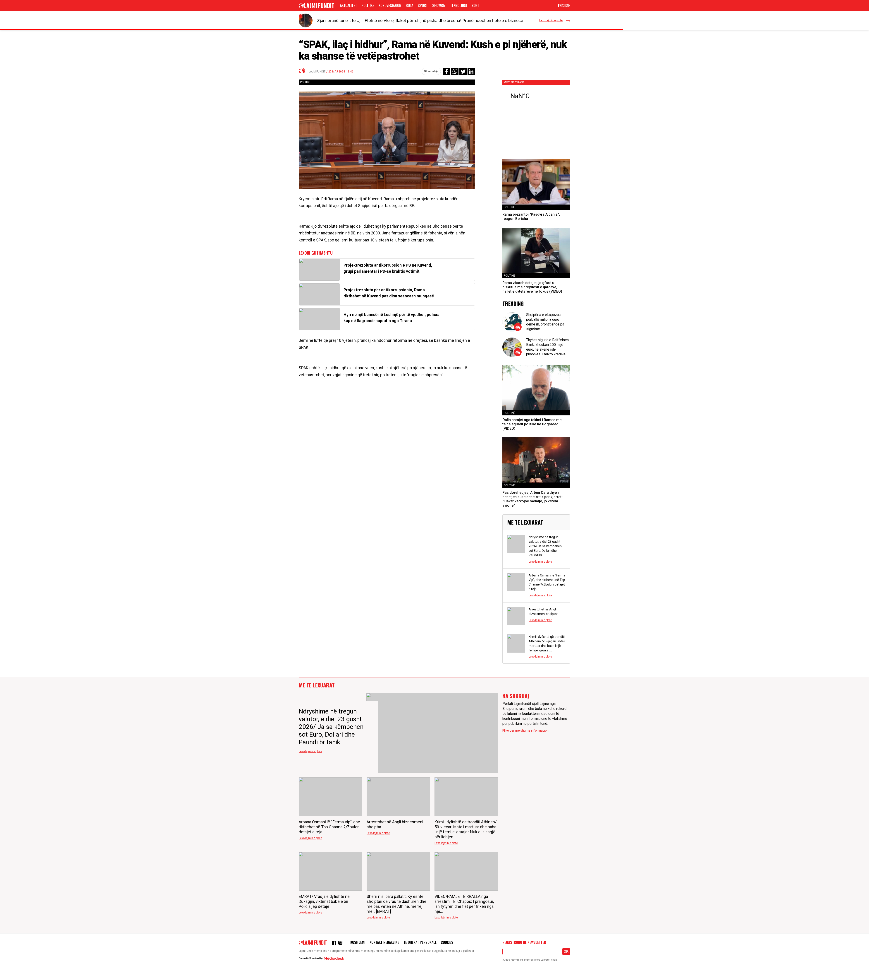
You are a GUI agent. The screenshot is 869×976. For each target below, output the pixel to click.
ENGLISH (564, 5)
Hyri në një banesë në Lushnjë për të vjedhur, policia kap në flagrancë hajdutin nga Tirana (391, 317)
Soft (475, 5)
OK (566, 951)
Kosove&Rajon (390, 5)
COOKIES (447, 942)
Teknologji (458, 5)
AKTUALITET (348, 5)
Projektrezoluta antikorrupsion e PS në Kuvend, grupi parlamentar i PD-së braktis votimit (388, 268)
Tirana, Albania (536, 96)
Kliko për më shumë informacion (525, 730)
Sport (423, 5)
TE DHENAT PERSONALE (420, 942)
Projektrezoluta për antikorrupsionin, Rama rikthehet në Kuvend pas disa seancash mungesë (389, 292)
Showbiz (439, 5)
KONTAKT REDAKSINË (384, 942)
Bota (409, 5)
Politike (367, 5)
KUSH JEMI (357, 942)
